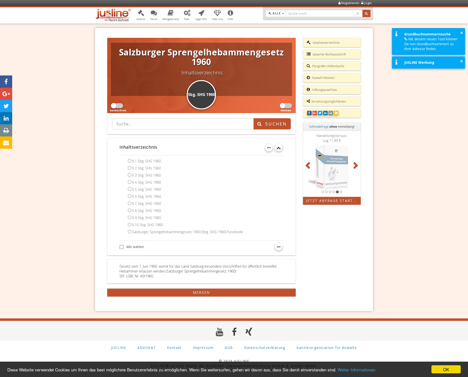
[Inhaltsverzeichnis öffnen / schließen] (278, 147)
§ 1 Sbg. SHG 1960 (146, 161)
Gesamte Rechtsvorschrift (329, 54)
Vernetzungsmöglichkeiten (328, 101)
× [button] (461, 32)
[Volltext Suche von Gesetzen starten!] (366, 13)
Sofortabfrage (319, 127)
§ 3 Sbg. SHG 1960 (146, 175)
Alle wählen (135, 246)
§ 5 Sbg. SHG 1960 (146, 189)
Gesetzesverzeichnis (326, 43)
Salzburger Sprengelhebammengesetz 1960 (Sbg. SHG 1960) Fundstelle (187, 232)
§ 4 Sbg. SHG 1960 (146, 182)
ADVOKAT (146, 347)
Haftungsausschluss (324, 90)
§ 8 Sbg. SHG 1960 (146, 210)
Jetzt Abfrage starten (332, 200)
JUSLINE (118, 347)
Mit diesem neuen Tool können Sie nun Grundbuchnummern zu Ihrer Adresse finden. (431, 44)
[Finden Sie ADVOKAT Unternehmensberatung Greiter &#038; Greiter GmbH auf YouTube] (219, 331)
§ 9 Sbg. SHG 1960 (146, 217)
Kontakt (174, 347)
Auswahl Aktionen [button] (323, 78)
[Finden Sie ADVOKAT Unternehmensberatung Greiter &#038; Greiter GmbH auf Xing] (249, 331)
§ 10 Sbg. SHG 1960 (147, 224)
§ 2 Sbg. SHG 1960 (146, 168)
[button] (141, 15)
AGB (229, 347)
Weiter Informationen (356, 370)
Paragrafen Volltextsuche (328, 66)
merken (201, 292)
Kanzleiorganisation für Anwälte (326, 347)
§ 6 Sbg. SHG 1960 (146, 196)
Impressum (203, 347)
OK (446, 369)
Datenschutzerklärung (264, 347)
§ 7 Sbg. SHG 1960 (146, 203)
